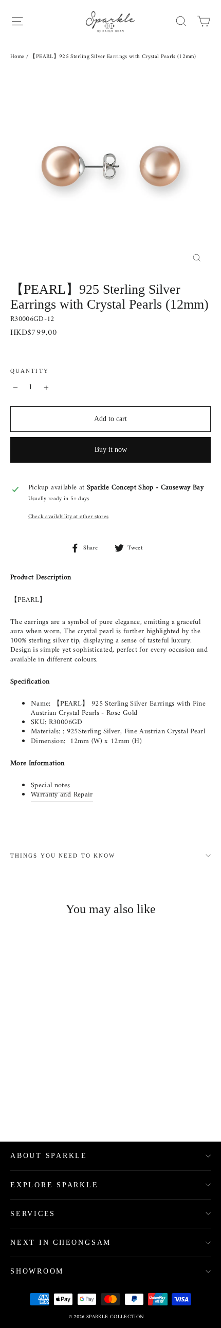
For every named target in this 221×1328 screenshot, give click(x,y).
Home (17, 57)
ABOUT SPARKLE (48, 1156)
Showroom (37, 1271)
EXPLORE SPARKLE (54, 1185)
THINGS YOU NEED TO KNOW (62, 856)
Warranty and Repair (62, 794)
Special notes (50, 785)
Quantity (29, 371)
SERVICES (33, 1214)
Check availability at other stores (68, 517)
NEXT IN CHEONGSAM (60, 1242)
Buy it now (111, 449)
